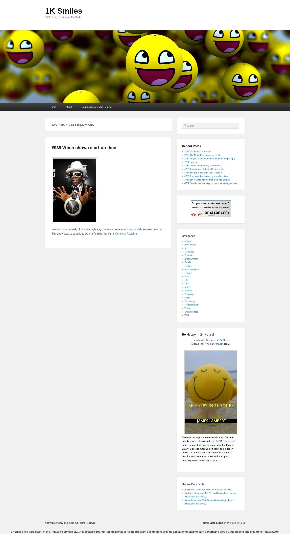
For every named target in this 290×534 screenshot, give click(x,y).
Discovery (189, 251)
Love (186, 283)
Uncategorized (191, 312)
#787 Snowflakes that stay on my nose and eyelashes (210, 183)
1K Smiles (63, 11)
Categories (188, 236)
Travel (187, 308)
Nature (187, 287)
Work (186, 315)
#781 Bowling (190, 162)
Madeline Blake (191, 493)
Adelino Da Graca (193, 489)
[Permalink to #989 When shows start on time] (74, 224)
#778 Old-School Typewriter (197, 151)
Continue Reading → (127, 233)
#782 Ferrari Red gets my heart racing (202, 165)
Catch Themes (237, 523)
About (69, 107)
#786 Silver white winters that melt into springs (207, 180)
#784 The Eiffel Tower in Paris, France (203, 172)
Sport (187, 297)
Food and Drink (191, 269)
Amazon (219, 343)
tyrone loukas (191, 500)
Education (189, 255)
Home (53, 107)
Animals (188, 241)
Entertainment (191, 259)
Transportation (191, 304)
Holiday (188, 273)
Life (186, 280)
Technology (190, 301)
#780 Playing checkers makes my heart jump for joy (209, 158)
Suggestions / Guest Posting (97, 107)
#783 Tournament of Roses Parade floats (204, 169)
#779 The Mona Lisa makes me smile (202, 155)
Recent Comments (193, 484)
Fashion (188, 266)
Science (188, 290)
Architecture (190, 244)
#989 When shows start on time (84, 147)
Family (187, 262)
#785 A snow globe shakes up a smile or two (206, 176)
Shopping (189, 294)
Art (185, 248)
